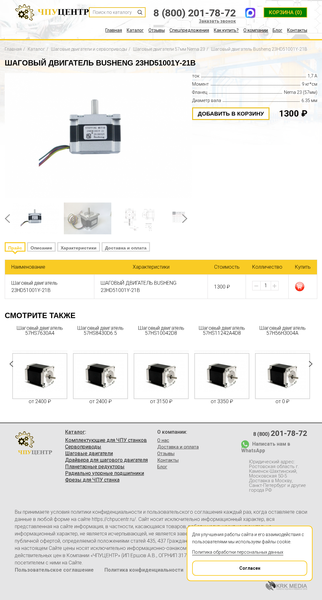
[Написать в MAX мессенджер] (250, 13)
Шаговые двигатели (89, 453)
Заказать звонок (217, 21)
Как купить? (226, 30)
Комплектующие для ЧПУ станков (106, 440)
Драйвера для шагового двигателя (106, 460)
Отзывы (156, 30)
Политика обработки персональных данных (237, 552)
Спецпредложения (189, 30)
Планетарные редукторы (95, 466)
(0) (285, 12)
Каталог (135, 30)
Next (184, 218)
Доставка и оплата (126, 247)
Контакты (297, 30)
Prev (7, 218)
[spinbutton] (265, 285)
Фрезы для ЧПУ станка (92, 480)
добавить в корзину (231, 114)
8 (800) (280, 433)
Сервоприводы (83, 446)
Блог (277, 30)
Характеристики (79, 247)
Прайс (15, 247)
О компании (255, 30)
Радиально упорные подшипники (104, 473)
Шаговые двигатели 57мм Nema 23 (169, 49)
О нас (163, 440)
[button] (274, 286)
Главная (113, 30)
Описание (41, 247)
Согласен (249, 568)
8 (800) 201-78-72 (194, 13)
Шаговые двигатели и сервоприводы (89, 49)
